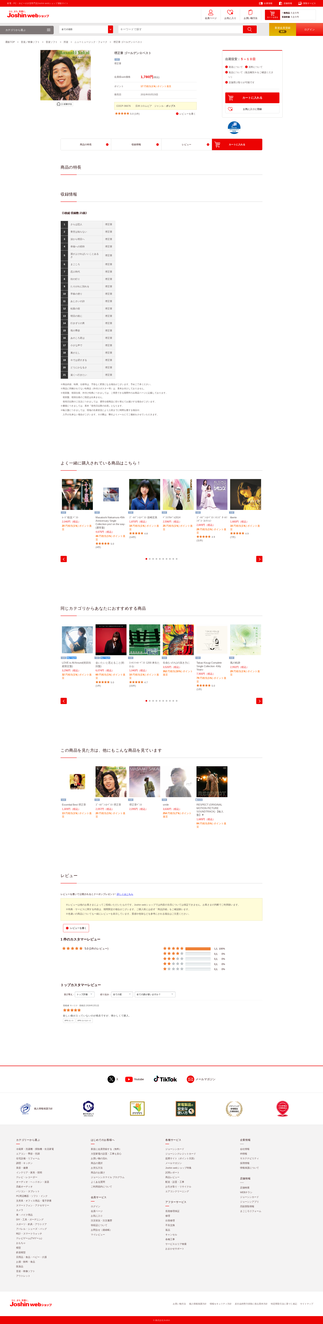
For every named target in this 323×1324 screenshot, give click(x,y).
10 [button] (176, 559)
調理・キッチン (24, 1163)
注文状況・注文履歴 (101, 1220)
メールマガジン (205, 1079)
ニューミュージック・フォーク (90, 42)
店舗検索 (244, 1187)
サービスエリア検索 (176, 1244)
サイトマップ (306, 1304)
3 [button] (153, 559)
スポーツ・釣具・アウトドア (31, 1224)
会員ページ (211, 18)
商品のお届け (98, 1172)
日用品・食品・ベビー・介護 (31, 1257)
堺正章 (117, 63)
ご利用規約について (101, 1186)
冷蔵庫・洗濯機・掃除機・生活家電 (35, 1149)
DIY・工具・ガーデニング (30, 1219)
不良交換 (170, 1225)
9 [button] (173, 559)
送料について (255, 67)
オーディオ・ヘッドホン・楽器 (32, 1182)
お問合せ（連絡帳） (101, 1230)
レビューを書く (187, 114)
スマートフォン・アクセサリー (32, 1205)
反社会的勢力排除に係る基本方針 (251, 1304)
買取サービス (309, 3)
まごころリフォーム (250, 1211)
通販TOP (10, 42)
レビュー (186, 144)
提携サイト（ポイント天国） (180, 1158)
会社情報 (244, 1149)
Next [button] (259, 559)
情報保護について (249, 1167)
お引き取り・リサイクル (178, 1186)
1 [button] (146, 559)
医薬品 (19, 1266)
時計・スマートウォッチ (29, 1233)
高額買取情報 (247, 1206)
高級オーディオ (24, 1186)
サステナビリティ (249, 1158)
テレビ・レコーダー (26, 1177)
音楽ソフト (52, 42)
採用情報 (244, 1163)
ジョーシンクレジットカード (180, 1153)
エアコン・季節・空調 (28, 1153)
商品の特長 (86, 144)
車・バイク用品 (24, 1214)
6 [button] (163, 559)
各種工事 (170, 1239)
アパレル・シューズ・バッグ (31, 1229)
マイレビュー (98, 1234)
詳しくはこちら (125, 894)
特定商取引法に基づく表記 (284, 1304)
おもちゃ (21, 1243)
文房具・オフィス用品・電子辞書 (33, 1200)
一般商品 (286, 13)
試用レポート (172, 1172)
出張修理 (170, 1220)
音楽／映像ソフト (30, 42)
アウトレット (23, 1276)
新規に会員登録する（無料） (106, 1149)
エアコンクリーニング (177, 1191)
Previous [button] (64, 559)
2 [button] (150, 559)
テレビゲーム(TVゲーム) (29, 1238)
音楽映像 (286, 17)
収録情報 (136, 144)
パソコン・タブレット (28, 1191)
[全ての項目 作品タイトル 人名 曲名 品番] (86, 29)
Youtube (139, 1079)
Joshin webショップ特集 (178, 1167)
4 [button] (156, 559)
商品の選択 (97, 1163)
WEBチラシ (246, 1192)
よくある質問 (98, 1182)
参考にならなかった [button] (84, 1020)
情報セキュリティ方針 (221, 1304)
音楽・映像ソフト (25, 1271)
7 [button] (166, 559)
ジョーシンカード (174, 1149)
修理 (167, 1215)
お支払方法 (97, 1167)
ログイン (95, 1206)
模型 (18, 1247)
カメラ (19, 1210)
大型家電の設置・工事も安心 (106, 1153)
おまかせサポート (174, 1248)
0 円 (297, 13)
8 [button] (170, 559)
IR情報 (243, 1153)
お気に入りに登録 (252, 109)
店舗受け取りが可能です (242, 82)
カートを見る (272, 17)
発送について (236, 67)
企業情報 (268, 3)
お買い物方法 (250, 18)
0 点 (293, 13)
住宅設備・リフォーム (28, 1158)
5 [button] (160, 559)
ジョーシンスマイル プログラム (107, 1177)
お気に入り (230, 18)
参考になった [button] (69, 1020)
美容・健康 (22, 1167)
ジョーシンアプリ (249, 1201)
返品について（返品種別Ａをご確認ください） (251, 74)
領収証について (99, 1225)
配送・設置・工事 (174, 1182)
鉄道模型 (21, 1252)
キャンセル (171, 1234)
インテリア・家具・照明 (29, 1172)
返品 (167, 1230)
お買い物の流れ (99, 1158)
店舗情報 (288, 3)
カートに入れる (252, 97)
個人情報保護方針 (198, 1304)
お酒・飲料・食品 (25, 1261)
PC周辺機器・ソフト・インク (32, 1196)
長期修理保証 (172, 1211)
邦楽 (66, 42)
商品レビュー (172, 1177)
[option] (77, 507)
